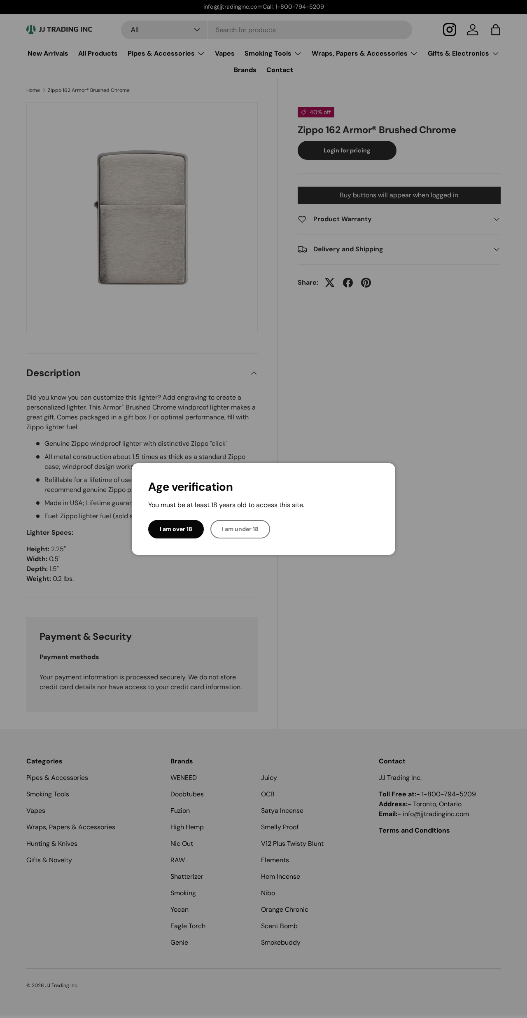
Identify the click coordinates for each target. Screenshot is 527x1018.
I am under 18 (240, 529)
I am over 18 (176, 529)
